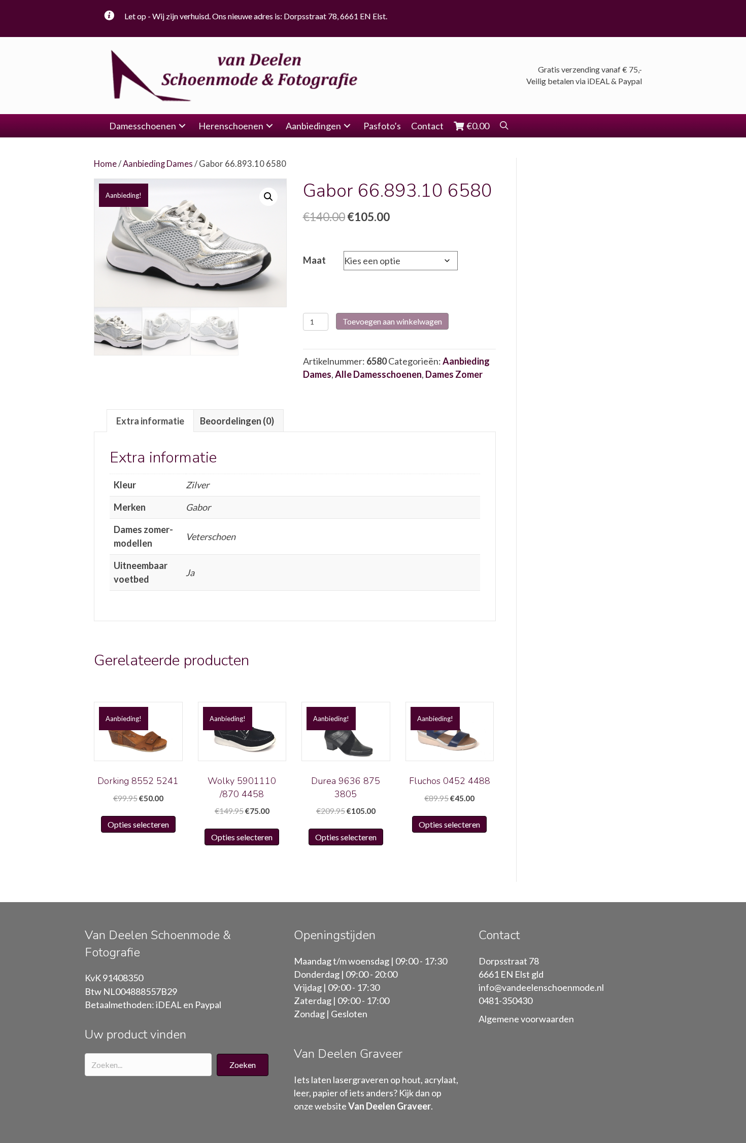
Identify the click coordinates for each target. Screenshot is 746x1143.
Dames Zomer (454, 374)
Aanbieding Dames (158, 164)
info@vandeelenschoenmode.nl (541, 987)
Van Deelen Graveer (389, 1106)
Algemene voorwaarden (526, 1018)
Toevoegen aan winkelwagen (392, 321)
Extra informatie (150, 420)
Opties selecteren (138, 824)
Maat (314, 260)
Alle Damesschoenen (378, 374)
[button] (182, 126)
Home (105, 164)
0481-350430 (505, 1000)
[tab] (150, 420)
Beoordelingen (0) (237, 420)
